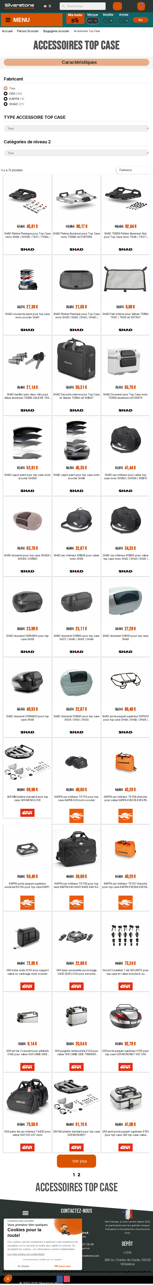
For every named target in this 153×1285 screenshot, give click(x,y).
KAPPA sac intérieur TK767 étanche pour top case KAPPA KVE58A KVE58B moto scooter (125, 885)
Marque (92, 14)
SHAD (16, 104)
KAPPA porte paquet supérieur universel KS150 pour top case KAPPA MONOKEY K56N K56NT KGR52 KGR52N (27, 885)
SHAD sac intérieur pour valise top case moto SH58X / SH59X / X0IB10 (125, 476)
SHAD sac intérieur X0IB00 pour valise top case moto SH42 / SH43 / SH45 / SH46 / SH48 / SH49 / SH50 (126, 557)
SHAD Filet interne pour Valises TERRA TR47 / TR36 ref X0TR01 (125, 315)
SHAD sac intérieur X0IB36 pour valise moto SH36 (76, 557)
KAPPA (16, 99)
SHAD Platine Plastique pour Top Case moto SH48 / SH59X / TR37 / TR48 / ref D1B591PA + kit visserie (27, 235)
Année (123, 14)
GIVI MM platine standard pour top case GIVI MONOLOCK (27, 798)
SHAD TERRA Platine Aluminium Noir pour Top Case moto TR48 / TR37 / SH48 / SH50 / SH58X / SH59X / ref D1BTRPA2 (125, 235)
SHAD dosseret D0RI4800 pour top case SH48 (27, 718)
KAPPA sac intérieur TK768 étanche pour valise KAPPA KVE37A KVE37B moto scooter (125, 798)
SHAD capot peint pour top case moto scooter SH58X (27, 476)
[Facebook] (60, 1279)
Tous (12, 88)
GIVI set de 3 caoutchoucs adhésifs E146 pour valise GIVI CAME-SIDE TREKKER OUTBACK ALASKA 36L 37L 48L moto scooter (27, 1052)
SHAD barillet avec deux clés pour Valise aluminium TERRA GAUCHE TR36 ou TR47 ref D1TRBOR (27, 396)
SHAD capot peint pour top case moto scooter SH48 (76, 476)
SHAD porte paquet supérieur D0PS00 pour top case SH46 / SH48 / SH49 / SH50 (125, 718)
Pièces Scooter (28, 31)
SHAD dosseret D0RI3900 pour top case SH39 (27, 637)
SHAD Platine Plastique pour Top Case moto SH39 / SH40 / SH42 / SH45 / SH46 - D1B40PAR (76, 315)
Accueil (7, 31)
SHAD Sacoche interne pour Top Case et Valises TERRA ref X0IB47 (76, 396)
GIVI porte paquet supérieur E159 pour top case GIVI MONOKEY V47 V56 (125, 1052)
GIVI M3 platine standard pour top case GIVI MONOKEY (76, 1133)
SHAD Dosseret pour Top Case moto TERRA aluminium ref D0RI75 (125, 396)
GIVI (15, 93)
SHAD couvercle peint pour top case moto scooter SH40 (27, 315)
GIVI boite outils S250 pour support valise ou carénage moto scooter (27, 972)
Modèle (108, 14)
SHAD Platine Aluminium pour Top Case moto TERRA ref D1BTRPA (76, 235)
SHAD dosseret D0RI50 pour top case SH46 (126, 637)
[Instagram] (67, 1279)
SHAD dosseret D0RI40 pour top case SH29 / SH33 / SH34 (76, 718)
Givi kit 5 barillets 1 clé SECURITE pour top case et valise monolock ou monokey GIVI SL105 (125, 972)
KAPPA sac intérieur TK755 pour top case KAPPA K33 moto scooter (76, 798)
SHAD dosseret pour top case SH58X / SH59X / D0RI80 (27, 557)
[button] (141, 6)
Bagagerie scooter (56, 31)
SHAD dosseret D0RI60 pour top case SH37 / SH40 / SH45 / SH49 (76, 637)
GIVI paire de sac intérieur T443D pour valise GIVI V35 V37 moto (27, 1133)
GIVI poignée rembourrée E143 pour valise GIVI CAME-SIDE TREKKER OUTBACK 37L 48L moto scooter (76, 1052)
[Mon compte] (117, 6)
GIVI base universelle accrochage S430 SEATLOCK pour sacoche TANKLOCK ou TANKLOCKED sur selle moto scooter (76, 972)
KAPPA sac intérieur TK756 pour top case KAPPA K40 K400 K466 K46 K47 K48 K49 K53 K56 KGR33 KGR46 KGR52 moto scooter (77, 885)
